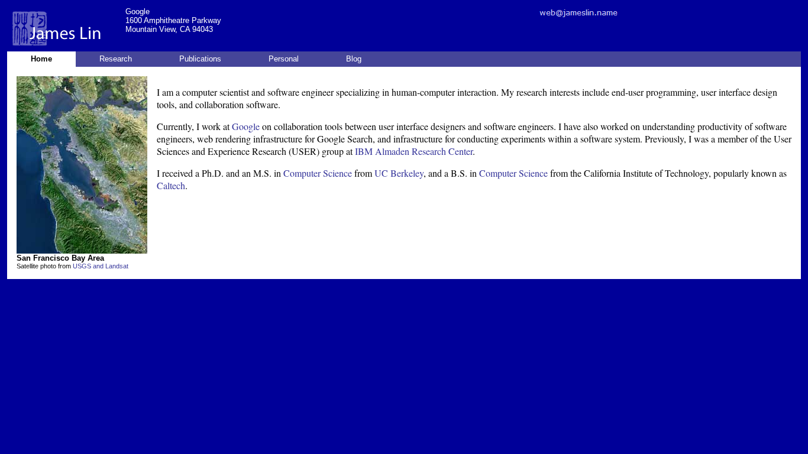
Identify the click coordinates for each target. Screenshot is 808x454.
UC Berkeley (399, 173)
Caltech (171, 185)
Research (115, 58)
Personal (284, 58)
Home (41, 58)
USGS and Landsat (100, 266)
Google (246, 126)
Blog (353, 58)
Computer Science (317, 173)
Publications (200, 58)
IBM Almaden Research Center (414, 151)
